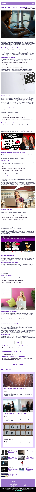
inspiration (5, 391)
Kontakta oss (25, 486)
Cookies (24, 485)
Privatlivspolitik (19, 490)
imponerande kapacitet (7, 154)
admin (10, 414)
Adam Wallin (11, 439)
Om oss (25, 484)
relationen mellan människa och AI (19, 257)
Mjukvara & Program (31, 8)
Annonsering (25, 483)
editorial (26, 8)
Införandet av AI (4, 49)
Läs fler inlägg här (18, 364)
